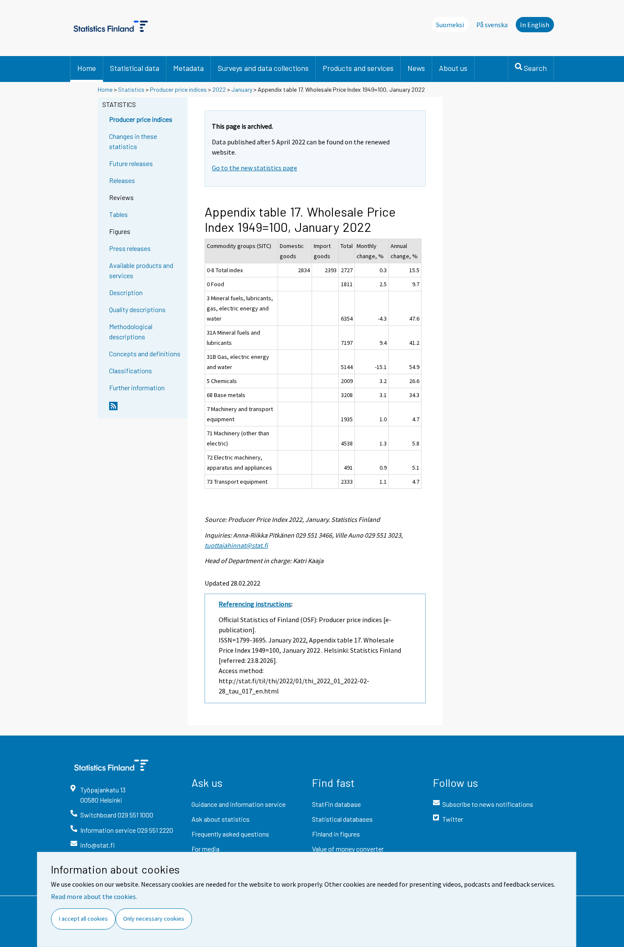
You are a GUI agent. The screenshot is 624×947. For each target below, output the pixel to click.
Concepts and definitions (144, 353)
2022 (219, 89)
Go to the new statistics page (254, 167)
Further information (137, 387)
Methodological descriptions (130, 331)
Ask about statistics (220, 819)
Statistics (131, 89)
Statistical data (134, 68)
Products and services (358, 68)
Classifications (130, 370)
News (416, 68)
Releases (122, 180)
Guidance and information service (238, 804)
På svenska (492, 24)
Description (126, 292)
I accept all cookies (83, 918)
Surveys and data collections (263, 68)
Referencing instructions (255, 604)
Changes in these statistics (133, 141)
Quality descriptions (137, 309)
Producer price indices (178, 89)
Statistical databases (342, 819)
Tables (118, 214)
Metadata (188, 68)
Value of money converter (348, 849)
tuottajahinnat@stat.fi (236, 545)
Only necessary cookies (153, 918)
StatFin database (336, 804)
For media (205, 849)
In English (534, 24)
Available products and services (141, 270)
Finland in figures (336, 834)
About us (453, 68)
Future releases (131, 163)
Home (86, 68)
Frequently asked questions (230, 834)
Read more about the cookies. (94, 896)
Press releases (130, 248)
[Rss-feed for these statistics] (146, 409)
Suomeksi (450, 24)
